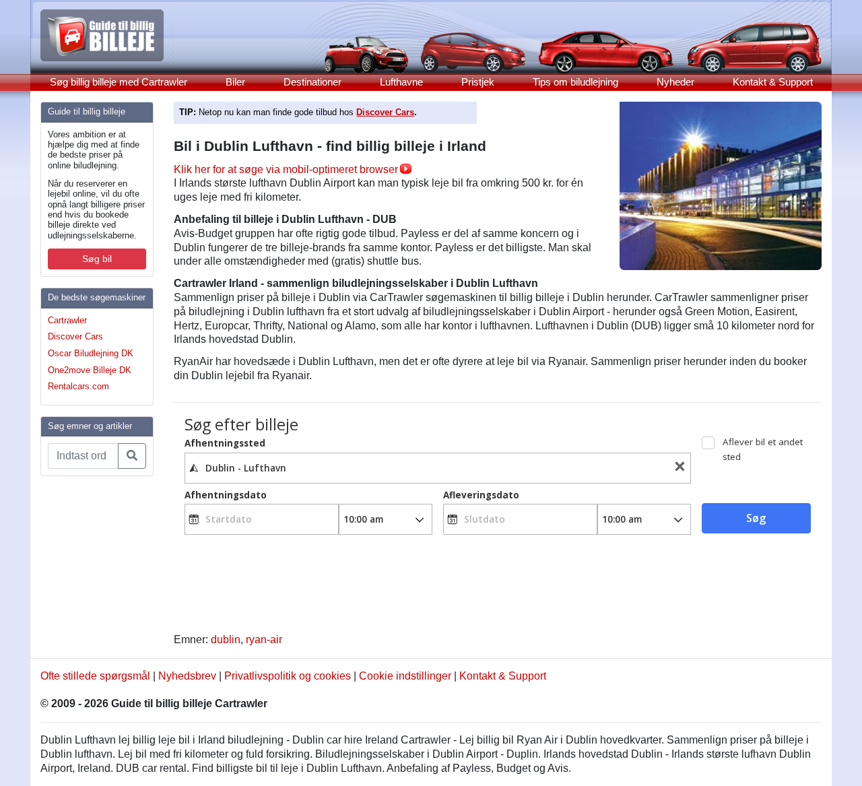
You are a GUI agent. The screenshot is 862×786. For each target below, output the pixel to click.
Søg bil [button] (97, 258)
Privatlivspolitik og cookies (287, 676)
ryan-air (264, 639)
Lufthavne (401, 82)
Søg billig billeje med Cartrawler (118, 82)
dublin (225, 639)
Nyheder (675, 82)
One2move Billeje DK (89, 370)
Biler (235, 82)
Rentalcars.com (78, 386)
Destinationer (312, 82)
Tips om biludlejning (575, 82)
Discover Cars (75, 336)
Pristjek (477, 82)
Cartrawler (67, 320)
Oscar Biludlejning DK (90, 353)
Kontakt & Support (773, 82)
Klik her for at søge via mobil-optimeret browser (286, 169)
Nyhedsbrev (187, 676)
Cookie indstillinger (405, 676)
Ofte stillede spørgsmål (95, 676)
